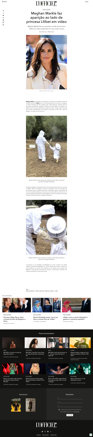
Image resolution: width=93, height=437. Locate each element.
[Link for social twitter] (42, 431)
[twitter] (3, 20)
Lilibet (56, 291)
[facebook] (3, 13)
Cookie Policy (53, 434)
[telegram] (3, 25)
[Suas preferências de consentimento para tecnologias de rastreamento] (91, 435)
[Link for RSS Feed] (50, 431)
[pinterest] (3, 15)
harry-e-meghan (39, 291)
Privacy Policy (76, 411)
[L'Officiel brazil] (46, 3)
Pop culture (46, 9)
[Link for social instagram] (48, 431)
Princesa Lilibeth (49, 291)
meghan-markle (30, 291)
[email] (3, 11)
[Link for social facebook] (45, 431)
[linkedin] (3, 18)
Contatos (38, 434)
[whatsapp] (3, 22)
